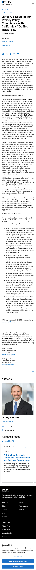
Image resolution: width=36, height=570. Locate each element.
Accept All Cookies (18, 566)
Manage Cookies (18, 556)
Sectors (21, 502)
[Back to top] (33, 372)
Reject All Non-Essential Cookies (18, 561)
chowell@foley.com (8, 364)
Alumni (4, 513)
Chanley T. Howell (7, 41)
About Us (5, 502)
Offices (4, 506)
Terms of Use (6, 522)
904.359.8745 (9, 430)
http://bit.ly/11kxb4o (8, 322)
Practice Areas (23, 506)
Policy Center (6, 529)
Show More (6, 45)
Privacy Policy (6, 526)
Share (18, 54)
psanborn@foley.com (8, 354)
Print (10, 54)
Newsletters (7, 13)
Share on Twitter (7, 54)
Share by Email (14, 54)
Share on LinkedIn (3, 54)
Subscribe (5, 517)
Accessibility (6, 537)
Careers (4, 509)
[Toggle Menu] (33, 3)
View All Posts (8, 440)
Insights (21, 509)
